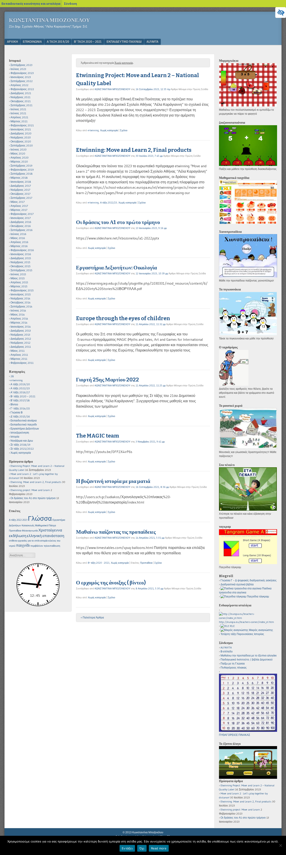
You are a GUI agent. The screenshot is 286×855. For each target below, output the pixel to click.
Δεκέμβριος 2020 (21, 133)
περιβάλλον (36, 545)
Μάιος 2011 (18, 350)
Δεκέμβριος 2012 (21, 338)
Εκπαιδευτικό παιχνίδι (124, 41)
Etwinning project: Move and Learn (30, 490)
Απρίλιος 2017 (19, 205)
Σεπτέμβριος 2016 (22, 230)
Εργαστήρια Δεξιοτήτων (25, 428)
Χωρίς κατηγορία (109, 130)
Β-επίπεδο (227, 651)
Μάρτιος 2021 (19, 121)
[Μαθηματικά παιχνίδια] (248, 222)
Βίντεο (14, 404)
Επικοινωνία (32, 41)
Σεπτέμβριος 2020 (22, 145)
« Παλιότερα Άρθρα (92, 617)
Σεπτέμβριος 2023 (21, 65)
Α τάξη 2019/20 (58, 41)
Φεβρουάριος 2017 (22, 214)
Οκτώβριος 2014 (21, 302)
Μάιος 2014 (18, 314)
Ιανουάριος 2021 (21, 129)
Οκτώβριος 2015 (21, 266)
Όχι (141, 848)
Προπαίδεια (146, 562)
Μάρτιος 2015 (19, 286)
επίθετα (13, 540)
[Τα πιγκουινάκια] (248, 334)
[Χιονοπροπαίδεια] (248, 276)
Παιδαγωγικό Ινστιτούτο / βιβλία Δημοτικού (247, 659)
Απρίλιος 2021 (19, 117)
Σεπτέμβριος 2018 (22, 173)
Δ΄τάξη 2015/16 (20, 416)
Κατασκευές (28, 525)
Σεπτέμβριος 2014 (21, 306)
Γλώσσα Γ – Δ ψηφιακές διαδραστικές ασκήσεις (249, 580)
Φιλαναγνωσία (30, 530)
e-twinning (93, 130)
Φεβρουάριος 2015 (22, 290)
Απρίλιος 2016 (19, 242)
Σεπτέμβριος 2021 (21, 105)
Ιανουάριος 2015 (21, 294)
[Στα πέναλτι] (248, 509)
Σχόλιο (123, 130)
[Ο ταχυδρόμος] (233, 384)
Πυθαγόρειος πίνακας (234, 667)
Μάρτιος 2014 (19, 322)
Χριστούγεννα (50, 530)
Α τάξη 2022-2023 (18, 520)
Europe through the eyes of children (123, 318)
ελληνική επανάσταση (45, 535)
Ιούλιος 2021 (18, 109)
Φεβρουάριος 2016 (22, 250)
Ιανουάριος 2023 (21, 77)
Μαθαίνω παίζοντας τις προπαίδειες (116, 532)
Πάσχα (52, 525)
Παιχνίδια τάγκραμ (257, 596)
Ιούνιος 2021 (18, 113)
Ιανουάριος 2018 (21, 181)
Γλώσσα (40, 518)
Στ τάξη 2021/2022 (22, 448)
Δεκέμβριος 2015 (21, 258)
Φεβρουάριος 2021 (22, 125)
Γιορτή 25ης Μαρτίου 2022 (107, 380)
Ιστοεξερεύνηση (20, 432)
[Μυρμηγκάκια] (248, 105)
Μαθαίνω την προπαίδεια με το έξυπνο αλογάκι (249, 655)
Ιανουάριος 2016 (21, 254)
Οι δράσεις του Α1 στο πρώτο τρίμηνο (118, 222)
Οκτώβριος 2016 (21, 226)
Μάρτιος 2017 (19, 210)
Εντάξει (127, 848)
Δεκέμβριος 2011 (21, 346)
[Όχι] (280, 845)
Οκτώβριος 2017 (20, 193)
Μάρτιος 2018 (19, 177)
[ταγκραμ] (248, 563)
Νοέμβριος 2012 (20, 342)
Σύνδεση (70, 3)
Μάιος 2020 (18, 153)
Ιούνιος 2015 (18, 274)
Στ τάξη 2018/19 (20, 444)
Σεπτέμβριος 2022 (22, 81)
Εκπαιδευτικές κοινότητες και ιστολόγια (31, 3)
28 (12, 376)
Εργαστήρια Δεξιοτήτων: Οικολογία (116, 268)
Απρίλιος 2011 (19, 354)
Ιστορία (15, 436)
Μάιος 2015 (18, 278)
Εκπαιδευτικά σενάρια (24, 420)
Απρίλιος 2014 (19, 318)
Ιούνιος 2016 (18, 234)
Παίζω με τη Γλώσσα (233, 663)
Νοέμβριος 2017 (20, 189)
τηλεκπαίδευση (52, 545)
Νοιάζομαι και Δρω (22, 440)
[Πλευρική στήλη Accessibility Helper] (280, 12)
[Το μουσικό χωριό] (248, 448)
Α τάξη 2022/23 (108, 202)
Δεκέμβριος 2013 (21, 330)
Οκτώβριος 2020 (21, 141)
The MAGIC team (97, 436)
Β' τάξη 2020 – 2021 (23, 396)
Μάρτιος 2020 (19, 161)
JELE (232, 626)
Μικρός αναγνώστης (260, 630)
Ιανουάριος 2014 (21, 326)
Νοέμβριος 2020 (21, 137)
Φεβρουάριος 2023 (22, 73)
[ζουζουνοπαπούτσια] (248, 165)
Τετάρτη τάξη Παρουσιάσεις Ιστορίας (242, 634)
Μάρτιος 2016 (19, 246)
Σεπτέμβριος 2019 (21, 165)
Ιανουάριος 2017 (21, 218)
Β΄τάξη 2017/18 (20, 400)
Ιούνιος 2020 (19, 149)
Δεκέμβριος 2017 (21, 185)
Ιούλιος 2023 (18, 69)
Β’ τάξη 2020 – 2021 (88, 41)
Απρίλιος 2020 (20, 157)
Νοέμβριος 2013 (20, 334)
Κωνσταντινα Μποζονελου (49, 20)
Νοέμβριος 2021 (20, 97)
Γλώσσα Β (17, 412)
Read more (158, 848)
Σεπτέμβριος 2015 (21, 270)
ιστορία (44, 540)
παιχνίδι (23, 545)
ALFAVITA (152, 41)
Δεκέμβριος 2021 (21, 93)
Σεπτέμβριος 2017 (21, 197)
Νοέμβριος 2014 (20, 298)
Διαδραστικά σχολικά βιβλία (237, 584)
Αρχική (12, 41)
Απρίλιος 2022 (19, 85)
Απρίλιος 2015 (19, 282)
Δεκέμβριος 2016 (21, 222)
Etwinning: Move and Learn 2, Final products (133, 150)
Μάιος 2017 (18, 201)
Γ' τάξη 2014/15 (20, 408)
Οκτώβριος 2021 (21, 101)
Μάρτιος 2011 (19, 358)
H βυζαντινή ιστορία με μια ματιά (113, 481)
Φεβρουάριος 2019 (22, 169)
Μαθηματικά (41, 525)
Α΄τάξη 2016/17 (20, 392)
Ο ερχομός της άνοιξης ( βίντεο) (111, 583)
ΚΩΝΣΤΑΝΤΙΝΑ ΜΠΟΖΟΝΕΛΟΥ (112, 89)
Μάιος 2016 (18, 238)
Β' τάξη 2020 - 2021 (98, 562)
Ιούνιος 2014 (18, 310)
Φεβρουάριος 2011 (22, 362)
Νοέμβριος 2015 (20, 262)
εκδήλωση (17, 535)
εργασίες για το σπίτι (29, 540)
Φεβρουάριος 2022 (22, 89)
